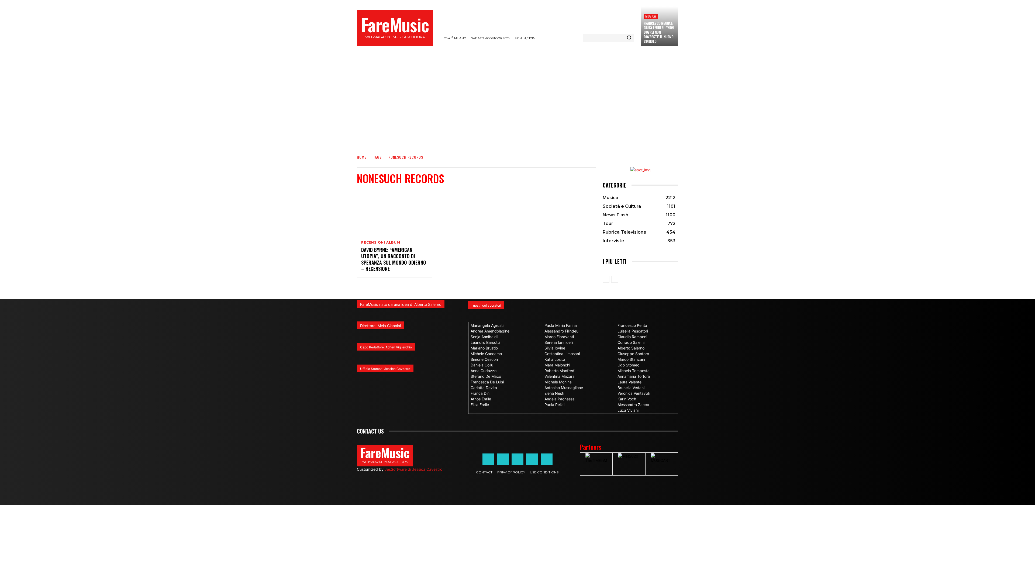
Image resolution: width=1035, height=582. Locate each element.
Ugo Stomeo (628, 365)
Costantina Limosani (562, 353)
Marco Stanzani (631, 359)
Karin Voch (626, 399)
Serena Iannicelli (558, 342)
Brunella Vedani (630, 387)
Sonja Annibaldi (484, 336)
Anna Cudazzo (483, 370)
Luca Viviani (628, 410)
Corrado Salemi (630, 342)
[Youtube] (547, 459)
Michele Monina (558, 382)
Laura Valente (629, 382)
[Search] (629, 38)
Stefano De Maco (486, 376)
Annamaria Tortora (633, 376)
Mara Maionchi (557, 365)
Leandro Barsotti (485, 342)
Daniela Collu (482, 365)
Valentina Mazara (559, 376)
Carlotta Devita (484, 387)
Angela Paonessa (559, 399)
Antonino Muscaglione (563, 387)
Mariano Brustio (484, 348)
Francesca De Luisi (487, 382)
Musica (650, 16)
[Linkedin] (517, 459)
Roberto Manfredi (559, 370)
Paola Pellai (554, 404)
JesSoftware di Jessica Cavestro (413, 469)
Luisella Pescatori (632, 331)
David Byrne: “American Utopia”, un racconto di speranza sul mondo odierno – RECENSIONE (393, 259)
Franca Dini (480, 393)
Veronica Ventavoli (633, 393)
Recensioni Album (380, 242)
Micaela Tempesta (633, 370)
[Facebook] (488, 459)
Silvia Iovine (554, 348)
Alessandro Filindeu (561, 331)
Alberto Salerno (630, 348)
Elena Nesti (554, 393)
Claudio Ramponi (632, 336)
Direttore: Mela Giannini (380, 325)
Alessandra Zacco (633, 404)
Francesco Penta (632, 325)
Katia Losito (554, 359)
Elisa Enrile (480, 404)
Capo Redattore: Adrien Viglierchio (386, 347)
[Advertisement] (517, 106)
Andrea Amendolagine (490, 331)
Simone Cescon (484, 359)
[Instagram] (503, 459)
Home (361, 157)
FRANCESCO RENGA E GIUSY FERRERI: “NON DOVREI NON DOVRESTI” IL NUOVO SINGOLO (659, 32)
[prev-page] (606, 279)
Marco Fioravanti (559, 336)
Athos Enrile (481, 399)
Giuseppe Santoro (633, 353)
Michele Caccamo (486, 353)
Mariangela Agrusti (487, 325)
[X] (532, 459)
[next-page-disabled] (614, 279)
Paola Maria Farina (560, 325)
